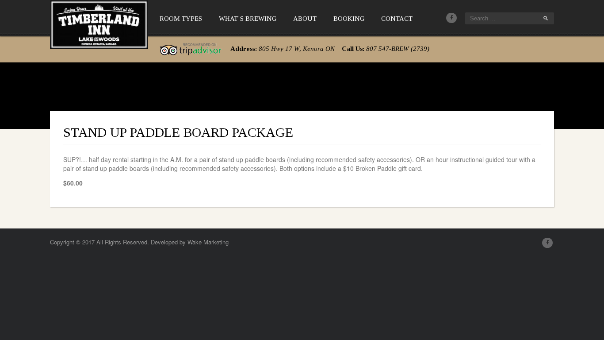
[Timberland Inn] (99, 23)
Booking (348, 18)
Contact (397, 18)
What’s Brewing (247, 18)
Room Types (181, 18)
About (305, 18)
